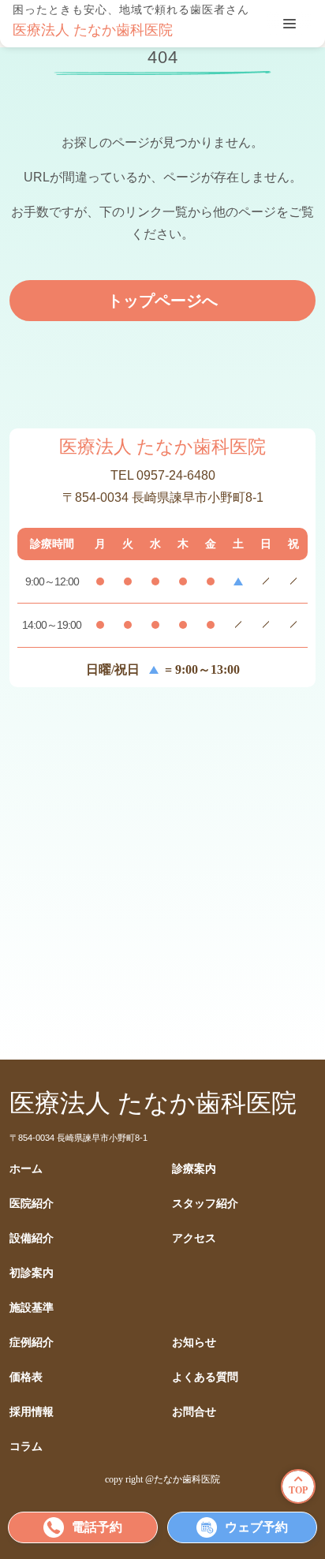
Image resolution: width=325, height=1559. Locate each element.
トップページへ (162, 300)
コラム (26, 1446)
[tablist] (289, 24)
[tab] (289, 23)
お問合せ (194, 1412)
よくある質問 (205, 1377)
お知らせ (194, 1342)
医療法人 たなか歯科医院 (93, 30)
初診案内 (31, 1273)
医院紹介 (31, 1203)
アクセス (194, 1238)
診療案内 (194, 1169)
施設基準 (31, 1308)
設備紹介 (31, 1238)
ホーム (26, 1169)
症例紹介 (31, 1342)
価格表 (26, 1377)
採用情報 (31, 1412)
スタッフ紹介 (205, 1203)
